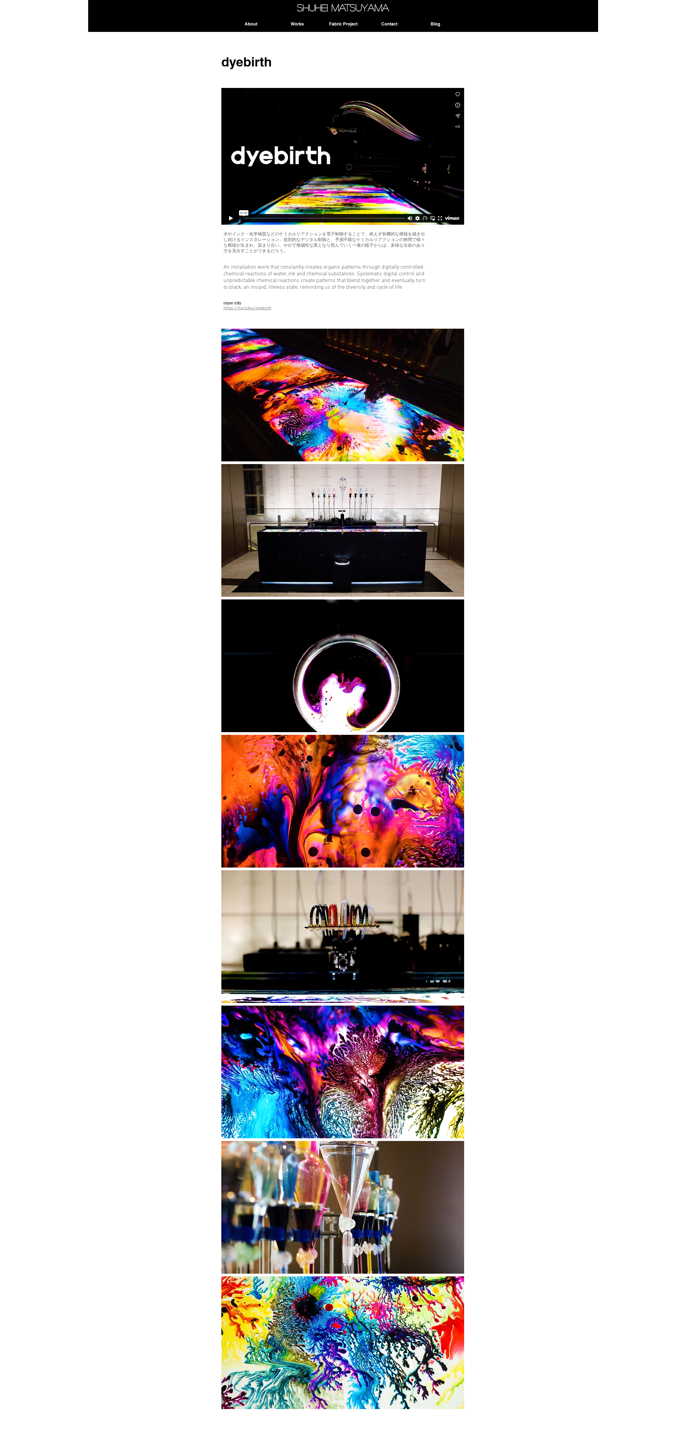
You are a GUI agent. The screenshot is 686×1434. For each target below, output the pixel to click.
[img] (342, 395)
